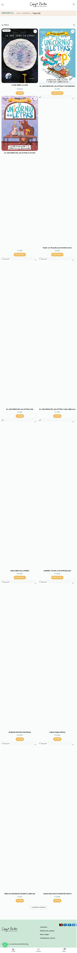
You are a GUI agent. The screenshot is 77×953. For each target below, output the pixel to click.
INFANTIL (26, 13)
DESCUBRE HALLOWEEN (20, 571)
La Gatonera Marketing (19, 944)
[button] (74, 5)
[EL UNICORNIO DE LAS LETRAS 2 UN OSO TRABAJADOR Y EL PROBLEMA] (20, 123)
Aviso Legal (44, 934)
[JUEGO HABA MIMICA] (57, 655)
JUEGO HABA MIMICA (57, 732)
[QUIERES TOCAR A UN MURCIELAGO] (57, 494)
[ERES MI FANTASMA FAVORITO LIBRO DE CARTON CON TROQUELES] (20, 817)
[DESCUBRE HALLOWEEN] (20, 494)
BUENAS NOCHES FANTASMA (20, 732)
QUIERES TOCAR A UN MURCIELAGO (57, 571)
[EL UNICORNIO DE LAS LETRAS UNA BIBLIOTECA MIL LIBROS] (20, 332)
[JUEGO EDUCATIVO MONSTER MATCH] (57, 817)
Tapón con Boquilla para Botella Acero (57, 248)
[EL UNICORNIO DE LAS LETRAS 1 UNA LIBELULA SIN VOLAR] (57, 332)
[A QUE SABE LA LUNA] (20, 56)
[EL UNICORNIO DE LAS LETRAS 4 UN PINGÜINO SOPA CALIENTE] (57, 56)
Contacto (43, 927)
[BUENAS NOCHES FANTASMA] (20, 655)
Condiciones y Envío (47, 938)
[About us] (48, 924)
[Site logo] (38, 4)
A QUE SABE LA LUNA (20, 85)
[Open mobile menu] (3, 5)
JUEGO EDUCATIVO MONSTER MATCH (57, 894)
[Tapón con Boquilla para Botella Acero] (57, 171)
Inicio (18, 13)
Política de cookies (47, 931)
